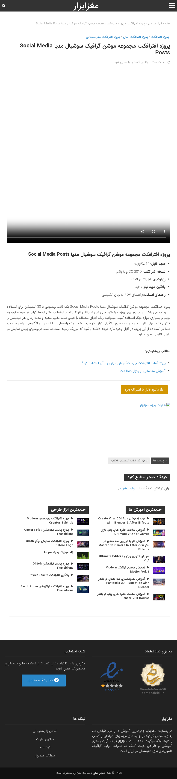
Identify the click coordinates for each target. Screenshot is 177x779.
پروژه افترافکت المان (135, 37)
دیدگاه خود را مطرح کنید (129, 62)
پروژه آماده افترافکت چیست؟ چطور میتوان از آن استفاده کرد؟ (123, 363)
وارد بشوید (127, 488)
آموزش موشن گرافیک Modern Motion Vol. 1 (127, 570)
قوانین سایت (45, 739)
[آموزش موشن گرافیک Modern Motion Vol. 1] (159, 570)
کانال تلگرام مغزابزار (40, 680)
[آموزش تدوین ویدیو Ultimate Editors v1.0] (159, 559)
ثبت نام (45, 747)
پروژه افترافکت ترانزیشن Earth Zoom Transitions (47, 589)
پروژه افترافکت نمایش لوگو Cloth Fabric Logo (49, 543)
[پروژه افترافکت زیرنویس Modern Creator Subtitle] (83, 521)
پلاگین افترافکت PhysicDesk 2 (49, 575)
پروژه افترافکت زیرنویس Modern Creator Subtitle (50, 521)
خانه (167, 23)
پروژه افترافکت (136, 23)
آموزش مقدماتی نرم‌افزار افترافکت (142, 371)
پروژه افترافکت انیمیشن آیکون (129, 460)
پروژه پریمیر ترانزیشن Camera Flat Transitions (48, 532)
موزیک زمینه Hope (56, 552)
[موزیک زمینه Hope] (83, 555)
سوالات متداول (45, 755)
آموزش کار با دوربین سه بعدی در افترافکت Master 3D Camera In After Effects (123, 545)
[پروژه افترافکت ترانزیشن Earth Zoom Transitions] (83, 589)
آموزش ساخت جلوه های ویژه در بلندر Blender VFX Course (123, 596)
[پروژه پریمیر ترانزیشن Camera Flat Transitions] (83, 533)
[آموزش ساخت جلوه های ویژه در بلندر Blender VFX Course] (159, 597)
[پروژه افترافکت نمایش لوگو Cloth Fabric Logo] (83, 544)
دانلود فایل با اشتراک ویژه (142, 389)
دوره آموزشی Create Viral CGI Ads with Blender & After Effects (123, 521)
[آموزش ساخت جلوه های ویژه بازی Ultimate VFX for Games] (159, 533)
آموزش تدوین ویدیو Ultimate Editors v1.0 (124, 558)
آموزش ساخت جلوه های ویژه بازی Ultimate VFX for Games (124, 532)
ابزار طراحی (155, 23)
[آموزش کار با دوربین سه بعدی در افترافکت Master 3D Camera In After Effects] (159, 544)
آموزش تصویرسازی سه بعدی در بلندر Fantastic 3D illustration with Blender (124, 583)
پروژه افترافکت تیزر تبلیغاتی (103, 37)
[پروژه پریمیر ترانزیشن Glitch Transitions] (83, 566)
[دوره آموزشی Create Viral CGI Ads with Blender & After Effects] (159, 521)
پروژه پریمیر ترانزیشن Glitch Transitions (52, 566)
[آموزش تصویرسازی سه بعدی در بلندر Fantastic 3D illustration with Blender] (159, 582)
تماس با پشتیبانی (45, 731)
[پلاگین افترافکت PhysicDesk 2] (83, 578)
